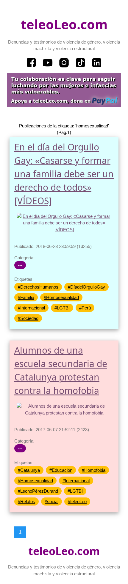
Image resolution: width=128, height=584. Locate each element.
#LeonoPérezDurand (38, 491)
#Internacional (31, 308)
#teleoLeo (77, 501)
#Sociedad (28, 318)
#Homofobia (93, 470)
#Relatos (26, 501)
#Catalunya (29, 470)
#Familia (26, 297)
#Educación (60, 470)
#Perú (85, 308)
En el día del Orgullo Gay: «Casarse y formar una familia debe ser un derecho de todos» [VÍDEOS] (64, 174)
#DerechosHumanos (38, 287)
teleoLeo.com (64, 24)
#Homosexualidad (61, 297)
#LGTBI (62, 308)
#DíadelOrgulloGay (86, 287)
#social (51, 501)
